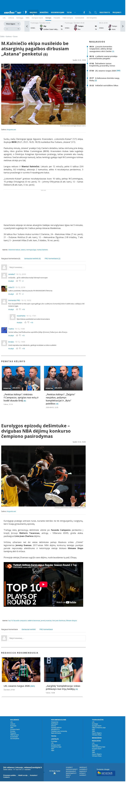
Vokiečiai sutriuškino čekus (106, 85)
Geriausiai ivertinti (29, 629)
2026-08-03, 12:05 (52, 407)
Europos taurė (37, 18)
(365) (118, 71)
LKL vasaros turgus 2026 (105, 71)
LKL (11, 722)
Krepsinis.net (11, 130)
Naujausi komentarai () (10, 258)
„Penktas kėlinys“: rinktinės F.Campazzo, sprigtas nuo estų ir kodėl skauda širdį (21, 397)
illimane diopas (71, 621)
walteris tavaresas (34, 621)
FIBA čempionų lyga (98, 747)
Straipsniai (54, 722)
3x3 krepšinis (92, 18)
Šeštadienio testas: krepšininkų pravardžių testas (102, 64)
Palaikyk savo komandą (59, 731)
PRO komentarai (46, 629)
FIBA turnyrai (68, 18)
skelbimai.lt (83, 767)
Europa (48, 18)
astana (23, 250)
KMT (52, 749)
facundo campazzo (20, 621)
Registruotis (105, 12)
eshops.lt (82, 773)
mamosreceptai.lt (71, 769)
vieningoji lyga (31, 250)
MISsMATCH (55, 729)
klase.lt (68, 775)
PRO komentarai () (52, 258)
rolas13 (11, 287)
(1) (113, 51)
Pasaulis (57, 18)
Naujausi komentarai (9, 629)
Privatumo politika (9, 775)
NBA (27, 18)
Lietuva (12, 724)
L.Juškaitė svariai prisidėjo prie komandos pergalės (103, 57)
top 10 (10, 621)
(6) (24, 400)
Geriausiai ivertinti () (32, 258)
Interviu (53, 726)
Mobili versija (23, 775)
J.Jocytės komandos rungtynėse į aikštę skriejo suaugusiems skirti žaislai (100, 49)
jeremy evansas (46, 621)
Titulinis (2, 36)
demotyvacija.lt (71, 771)
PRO (18, 300)
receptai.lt (69, 767)
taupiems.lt (83, 771)
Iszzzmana (21, 316)
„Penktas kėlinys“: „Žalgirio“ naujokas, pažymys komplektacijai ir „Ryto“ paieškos (60, 399)
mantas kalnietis (42, 250)
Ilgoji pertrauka (56, 733)
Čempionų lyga (56, 747)
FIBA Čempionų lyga (99, 727)
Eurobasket (79, 18)
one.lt (68, 777)
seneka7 (11, 274)
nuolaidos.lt (83, 769)
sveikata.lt (82, 775)
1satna (11, 329)
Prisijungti (117, 12)
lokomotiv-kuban (14, 250)
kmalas (11, 342)
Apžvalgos (54, 724)
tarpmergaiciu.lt (71, 773)
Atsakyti (11, 281)
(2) (96, 80)
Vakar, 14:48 (50, 693)
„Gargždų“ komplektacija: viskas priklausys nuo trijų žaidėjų (63, 687)
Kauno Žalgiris (97, 733)
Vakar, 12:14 (8, 404)
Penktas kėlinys (56, 727)
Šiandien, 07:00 (9, 690)
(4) (57, 403)
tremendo (12, 300)
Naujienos (9, 36)
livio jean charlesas (58, 621)
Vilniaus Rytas (97, 735)
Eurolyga (13, 726)
